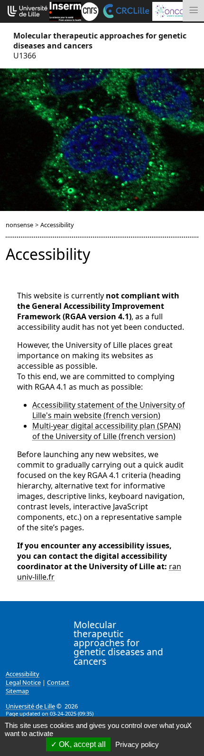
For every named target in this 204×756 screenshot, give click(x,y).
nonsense (19, 224)
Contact (58, 682)
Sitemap (17, 691)
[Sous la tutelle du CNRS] (90, 10)
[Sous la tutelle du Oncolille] (175, 10)
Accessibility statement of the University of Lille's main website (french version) (108, 410)
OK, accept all (81, 744)
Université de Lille (30, 706)
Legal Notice (23, 682)
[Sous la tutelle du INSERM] (65, 10)
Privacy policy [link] (137, 744)
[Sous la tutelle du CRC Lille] (125, 10)
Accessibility (22, 674)
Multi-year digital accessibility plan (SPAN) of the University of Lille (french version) (106, 431)
